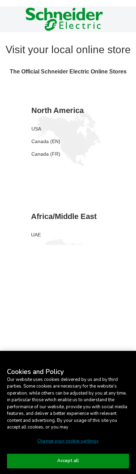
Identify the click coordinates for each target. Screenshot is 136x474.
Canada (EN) (45, 141)
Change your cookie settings (68, 441)
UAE (36, 235)
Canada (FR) (45, 154)
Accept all (68, 461)
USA (36, 129)
